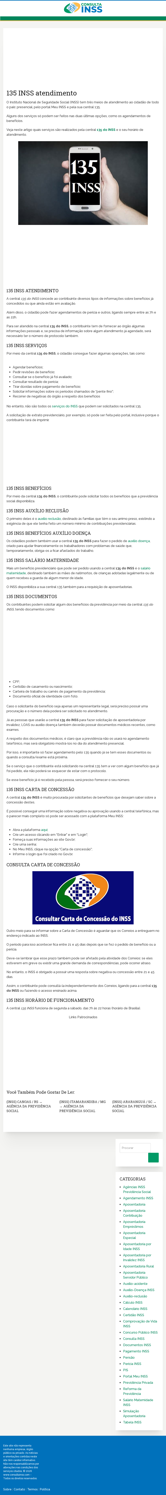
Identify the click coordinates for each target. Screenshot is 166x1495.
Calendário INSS (135, 1309)
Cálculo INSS (133, 1302)
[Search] (153, 1157)
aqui (44, 830)
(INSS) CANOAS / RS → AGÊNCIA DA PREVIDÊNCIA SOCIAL (28, 1106)
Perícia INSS (132, 1364)
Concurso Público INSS (140, 1332)
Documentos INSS (137, 1345)
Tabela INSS (132, 1422)
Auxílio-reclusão (135, 1296)
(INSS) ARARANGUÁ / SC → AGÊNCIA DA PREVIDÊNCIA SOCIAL (134, 1106)
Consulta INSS (134, 1339)
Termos (32, 1489)
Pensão (129, 1357)
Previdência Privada (138, 1383)
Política (45, 1489)
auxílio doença (139, 541)
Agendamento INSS (138, 1198)
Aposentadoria (134, 1204)
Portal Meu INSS (135, 1376)
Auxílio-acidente (135, 1284)
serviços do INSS (65, 406)
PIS (125, 1370)
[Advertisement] (83, 59)
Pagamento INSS (136, 1351)
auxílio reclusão (49, 519)
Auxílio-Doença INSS (138, 1290)
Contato (19, 1489)
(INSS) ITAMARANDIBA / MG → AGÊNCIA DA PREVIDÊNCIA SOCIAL (82, 1106)
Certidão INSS (133, 1315)
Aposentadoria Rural (138, 1266)
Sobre (7, 1489)
